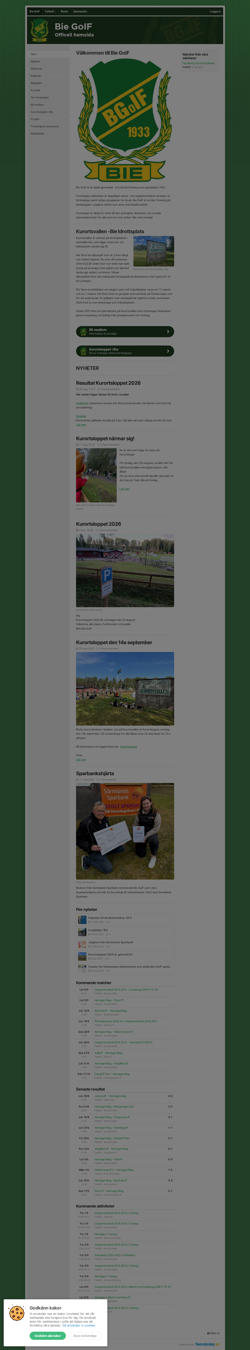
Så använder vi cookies (78, 1325)
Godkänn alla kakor (48, 1336)
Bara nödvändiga (85, 1336)
